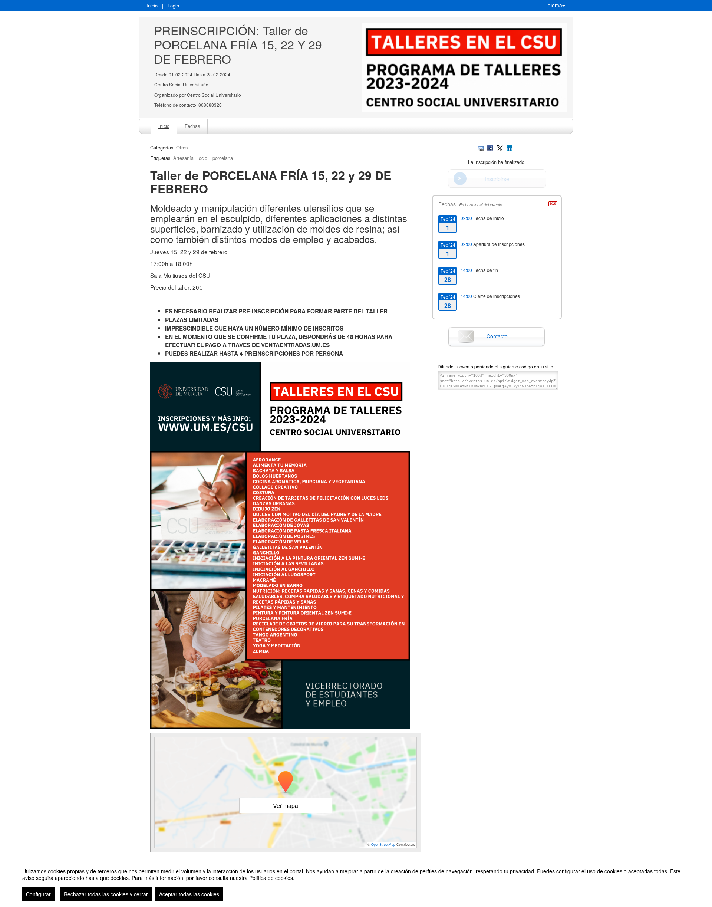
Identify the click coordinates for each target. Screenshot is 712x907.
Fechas (192, 125)
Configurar (38, 894)
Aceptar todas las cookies (189, 894)
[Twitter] (500, 147)
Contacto (497, 336)
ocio (203, 157)
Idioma (554, 5)
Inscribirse (497, 179)
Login (173, 5)
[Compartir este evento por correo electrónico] (481, 147)
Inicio (152, 5)
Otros (182, 147)
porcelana (222, 157)
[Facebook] (490, 147)
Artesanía (183, 157)
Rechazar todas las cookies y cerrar (106, 894)
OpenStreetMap (383, 844)
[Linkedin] (509, 147)
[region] (356, 882)
